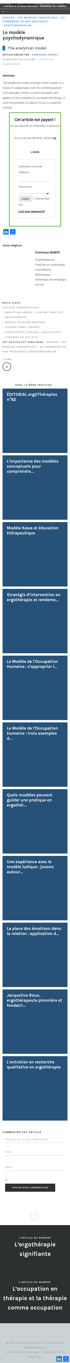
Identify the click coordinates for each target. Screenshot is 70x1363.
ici (54, 138)
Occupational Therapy (22, 327)
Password (25, 186)
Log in (25, 198)
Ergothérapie (15, 317)
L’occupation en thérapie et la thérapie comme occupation (35, 1298)
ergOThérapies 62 (18, 25)
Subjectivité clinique (22, 332)
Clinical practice (49, 312)
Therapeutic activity (21, 337)
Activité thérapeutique (21, 307)
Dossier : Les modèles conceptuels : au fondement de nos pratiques (34, 19)
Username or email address (30, 169)
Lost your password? (31, 211)
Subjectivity (52, 332)
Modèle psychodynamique (25, 322)
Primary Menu (5, 4)
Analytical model (19, 312)
